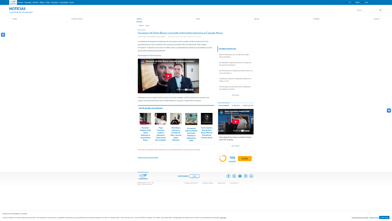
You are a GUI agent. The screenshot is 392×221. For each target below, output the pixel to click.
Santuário (54, 2)
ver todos (235, 146)
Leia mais (223, 217)
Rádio (358, 2)
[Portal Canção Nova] (13, 2)
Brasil (257, 19)
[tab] (224, 105)
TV (349, 2)
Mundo (317, 19)
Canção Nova (76, 19)
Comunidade (63, 2)
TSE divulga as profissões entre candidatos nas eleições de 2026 (235, 88)
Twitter (234, 176)
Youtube (240, 176)
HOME (14, 19)
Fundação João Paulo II (191, 183)
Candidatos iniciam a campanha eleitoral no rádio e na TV (235, 80)
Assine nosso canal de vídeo (148, 157)
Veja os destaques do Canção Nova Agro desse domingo (234, 56)
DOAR (194, 176)
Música (42, 2)
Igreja (139, 19)
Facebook (228, 176)
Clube (48, 2)
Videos (377, 19)
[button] (3, 35)
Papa (198, 19)
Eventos (20, 2)
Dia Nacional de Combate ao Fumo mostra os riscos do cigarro (235, 72)
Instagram (245, 176)
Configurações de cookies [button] (360, 217)
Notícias (141, 25)
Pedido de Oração (208, 183)
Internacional (234, 183)
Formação (27, 2)
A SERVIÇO (236, 105)
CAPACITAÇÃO (248, 105)
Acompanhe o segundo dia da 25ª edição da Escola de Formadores (235, 63)
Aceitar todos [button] (384, 217)
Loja (366, 2)
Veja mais (236, 95)
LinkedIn (251, 176)
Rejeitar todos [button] (374, 217)
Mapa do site (221, 183)
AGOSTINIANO (223, 105)
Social (71, 2)
